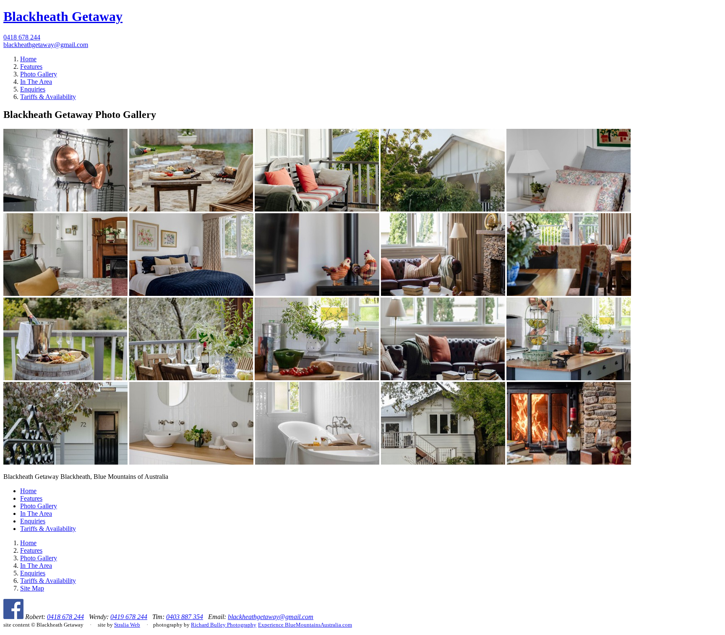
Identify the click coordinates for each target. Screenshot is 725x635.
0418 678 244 (21, 37)
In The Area (36, 81)
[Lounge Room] (443, 293)
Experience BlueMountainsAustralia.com (305, 625)
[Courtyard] (191, 209)
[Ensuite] (191, 462)
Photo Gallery (38, 74)
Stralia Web (127, 625)
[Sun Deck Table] (191, 378)
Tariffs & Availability (48, 96)
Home (28, 59)
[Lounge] (569, 462)
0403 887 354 (184, 616)
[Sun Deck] (65, 378)
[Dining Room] (569, 293)
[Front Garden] (443, 209)
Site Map (32, 588)
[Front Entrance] (65, 462)
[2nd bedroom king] (568, 209)
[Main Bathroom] (317, 462)
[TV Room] (317, 293)
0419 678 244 (128, 616)
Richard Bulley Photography (223, 625)
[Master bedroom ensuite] (191, 293)
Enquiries (32, 89)
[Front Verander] (317, 209)
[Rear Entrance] (443, 462)
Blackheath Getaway (63, 16)
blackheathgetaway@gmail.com (45, 44)
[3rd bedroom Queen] (65, 293)
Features (31, 66)
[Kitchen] (65, 209)
